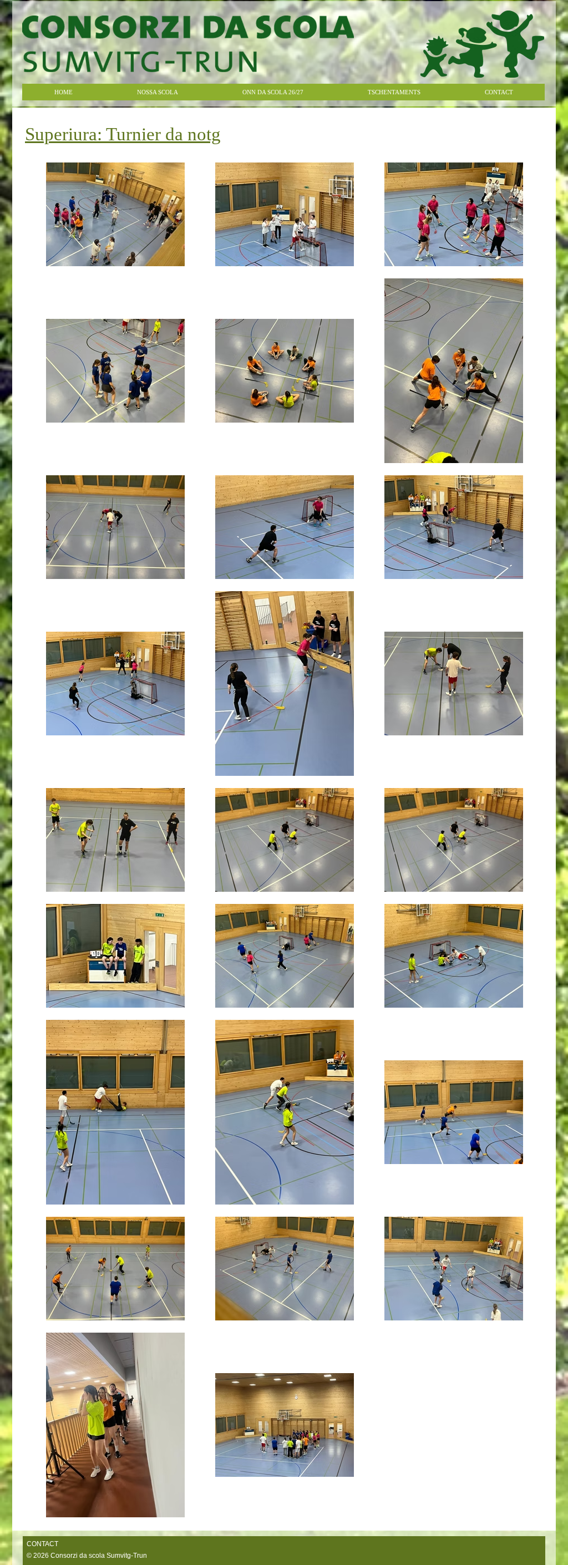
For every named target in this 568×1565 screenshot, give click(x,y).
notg (123, 134)
